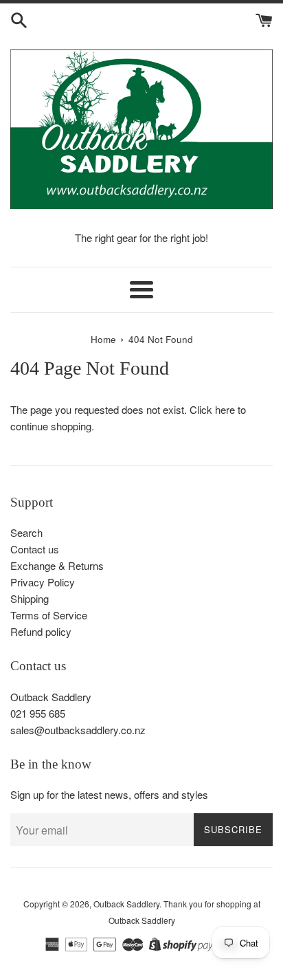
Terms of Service (48, 615)
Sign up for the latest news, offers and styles (109, 794)
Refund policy (40, 631)
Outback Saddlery (126, 903)
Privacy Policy (42, 582)
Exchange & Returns (57, 565)
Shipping (29, 598)
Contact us (34, 549)
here (225, 409)
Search (26, 532)
